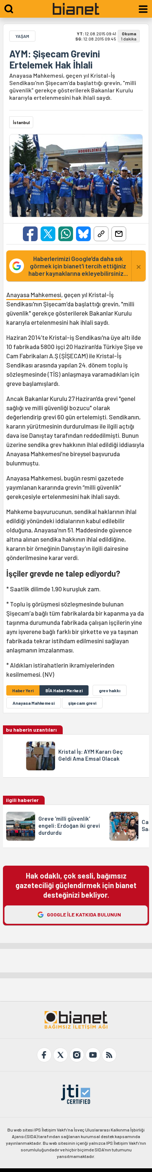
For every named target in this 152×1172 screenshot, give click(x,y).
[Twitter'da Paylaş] (48, 233)
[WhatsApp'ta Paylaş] (65, 233)
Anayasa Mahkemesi (33, 294)
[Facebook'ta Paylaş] (30, 233)
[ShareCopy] (101, 233)
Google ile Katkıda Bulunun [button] (84, 914)
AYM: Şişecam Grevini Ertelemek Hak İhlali (54, 59)
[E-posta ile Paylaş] (118, 233)
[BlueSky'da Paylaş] (83, 233)
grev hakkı (109, 690)
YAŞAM (22, 36)
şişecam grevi (82, 702)
